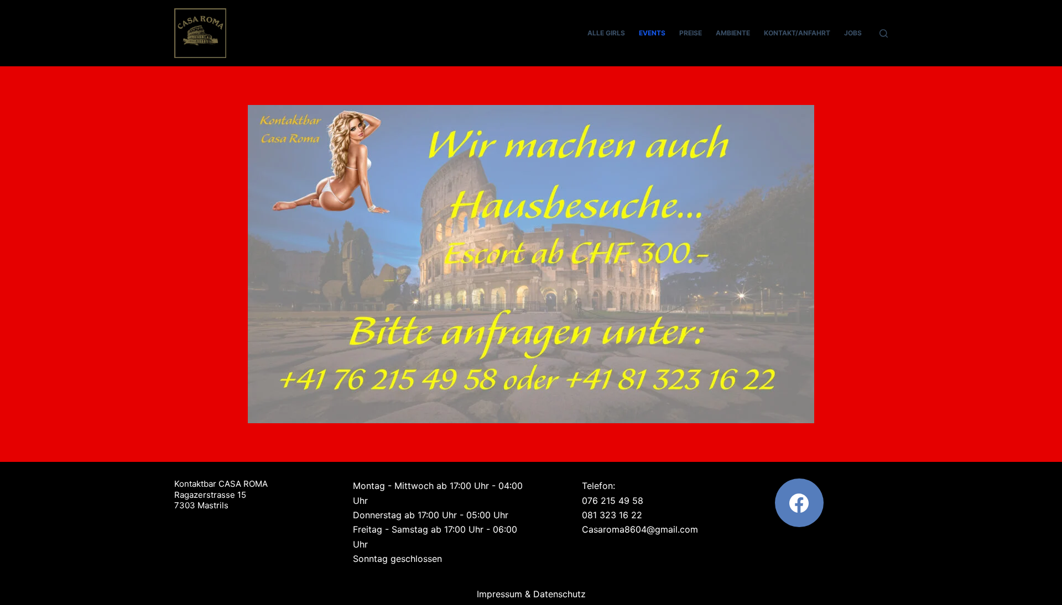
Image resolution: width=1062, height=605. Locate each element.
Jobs (853, 33)
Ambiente (733, 33)
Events (652, 33)
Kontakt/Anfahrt (797, 33)
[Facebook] (799, 502)
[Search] (883, 33)
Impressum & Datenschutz (531, 593)
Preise (690, 33)
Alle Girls (606, 33)
